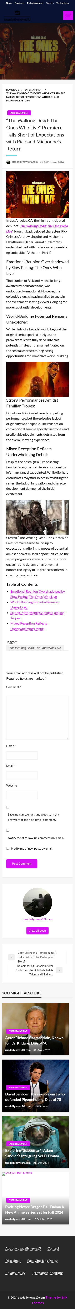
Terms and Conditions (47, 1273)
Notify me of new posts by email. (32, 848)
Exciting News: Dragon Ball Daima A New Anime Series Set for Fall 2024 (34, 1209)
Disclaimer (13, 1260)
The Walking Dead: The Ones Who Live (35, 648)
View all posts (37, 930)
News (9, 3)
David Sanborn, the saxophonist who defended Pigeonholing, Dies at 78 (35, 1097)
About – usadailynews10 (23, 1248)
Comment (13, 687)
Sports (50, 3)
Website (11, 785)
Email (10, 765)
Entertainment (35, 3)
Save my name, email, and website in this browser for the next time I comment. (34, 817)
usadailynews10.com (25, 161)
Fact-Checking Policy (42, 1260)
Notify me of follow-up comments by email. (36, 838)
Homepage (12, 89)
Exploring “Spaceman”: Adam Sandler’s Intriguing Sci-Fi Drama (32, 1153)
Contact (53, 1248)
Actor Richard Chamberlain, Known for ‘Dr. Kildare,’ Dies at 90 (34, 1040)
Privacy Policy (15, 1273)
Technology (62, 3)
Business (19, 3)
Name (11, 745)
